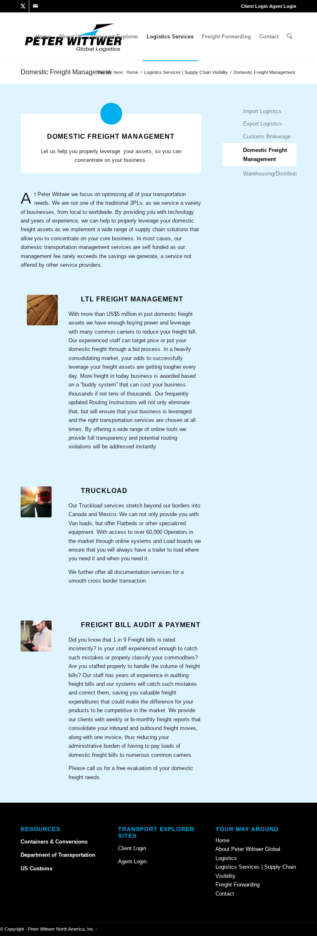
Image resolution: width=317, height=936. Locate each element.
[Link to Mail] (35, 6)
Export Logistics (262, 124)
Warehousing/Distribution (269, 174)
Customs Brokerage (267, 136)
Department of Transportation (58, 855)
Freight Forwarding (237, 884)
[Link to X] (23, 6)
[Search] (289, 37)
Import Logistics (262, 111)
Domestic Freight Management (66, 72)
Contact (224, 894)
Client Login (254, 6)
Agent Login (282, 6)
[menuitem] (42, 37)
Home (222, 840)
